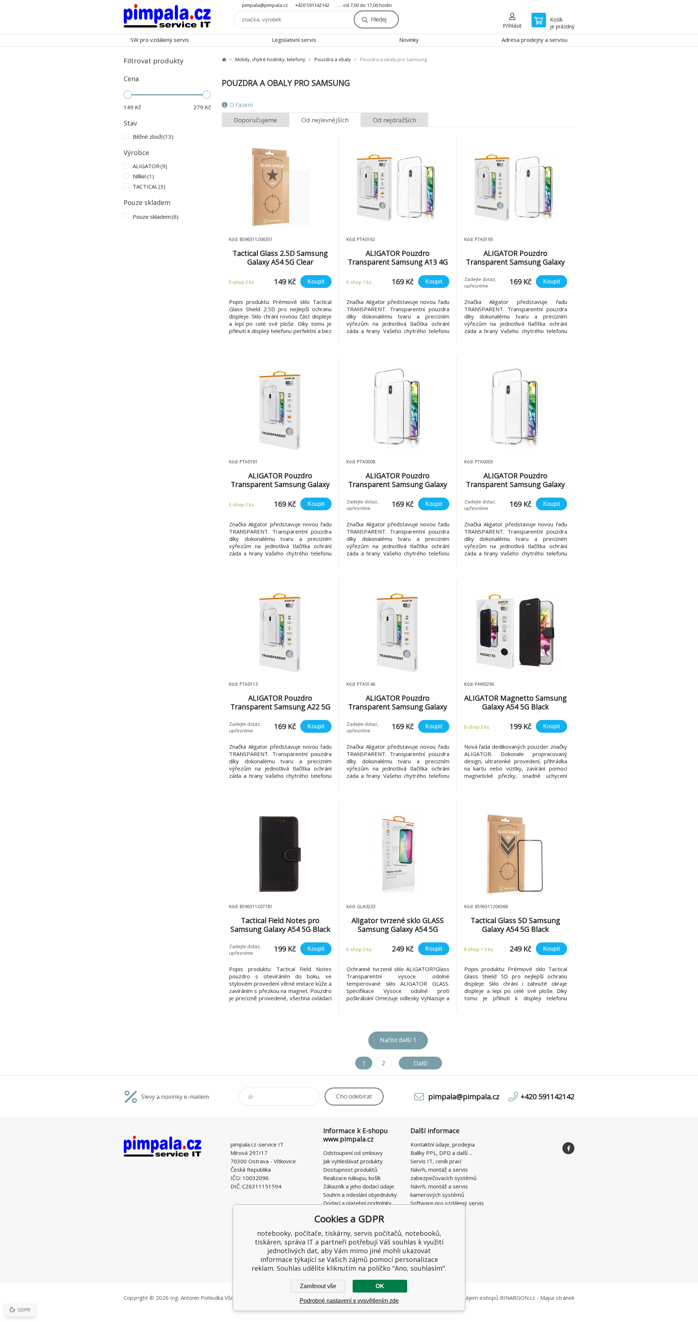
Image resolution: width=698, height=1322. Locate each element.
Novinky (409, 39)
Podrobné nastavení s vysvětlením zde (349, 1301)
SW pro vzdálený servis (160, 39)
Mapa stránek (557, 1297)
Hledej (378, 19)
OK (380, 1286)
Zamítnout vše (318, 1286)
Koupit (316, 281)
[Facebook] (568, 1148)
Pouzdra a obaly (332, 59)
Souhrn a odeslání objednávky (360, 1194)
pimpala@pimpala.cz (265, 5)
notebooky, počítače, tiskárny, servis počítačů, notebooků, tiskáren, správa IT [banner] (167, 17)
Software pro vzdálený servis (447, 1203)
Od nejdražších (394, 120)
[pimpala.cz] (224, 59)
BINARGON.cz (517, 1297)
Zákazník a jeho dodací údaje (358, 1186)
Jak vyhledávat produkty (353, 1161)
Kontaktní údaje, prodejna (442, 1144)
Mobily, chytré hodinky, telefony (270, 59)
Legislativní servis (294, 39)
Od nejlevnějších (325, 120)
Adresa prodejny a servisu (534, 39)
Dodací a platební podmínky (357, 1203)
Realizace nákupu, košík (352, 1178)
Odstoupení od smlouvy (353, 1152)
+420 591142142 (312, 5)
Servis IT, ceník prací (435, 1161)
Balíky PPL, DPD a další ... (441, 1152)
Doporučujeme (255, 120)
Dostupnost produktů (350, 1169)
